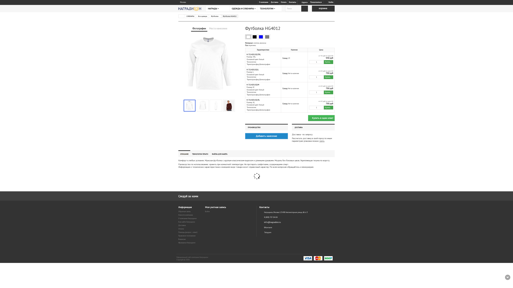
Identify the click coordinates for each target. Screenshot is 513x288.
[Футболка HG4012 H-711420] (189, 105)
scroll (507, 277)
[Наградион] (189, 9)
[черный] (254, 37)
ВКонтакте (268, 227)
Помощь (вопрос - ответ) (187, 232)
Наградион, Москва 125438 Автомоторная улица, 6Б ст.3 (286, 212)
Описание (184, 154)
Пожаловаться (316, 2)
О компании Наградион (187, 218)
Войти (331, 2)
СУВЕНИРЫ (190, 16)
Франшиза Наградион (186, 243)
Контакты (292, 2)
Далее (237, 105)
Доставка (274, 2)
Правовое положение (187, 236)
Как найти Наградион (186, 222)
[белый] (248, 37)
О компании (263, 2)
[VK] (325, 2)
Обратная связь (184, 211)
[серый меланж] (267, 37)
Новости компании (185, 215)
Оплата (283, 2)
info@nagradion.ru (272, 222)
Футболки (214, 16)
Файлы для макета (219, 154)
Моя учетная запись (215, 207)
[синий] (261, 37)
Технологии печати (200, 154)
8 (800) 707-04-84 (270, 217)
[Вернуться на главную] (181, 16)
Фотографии (199, 28)
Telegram (267, 232)
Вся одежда (202, 16)
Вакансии (182, 239)
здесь (321, 141)
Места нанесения (218, 28)
